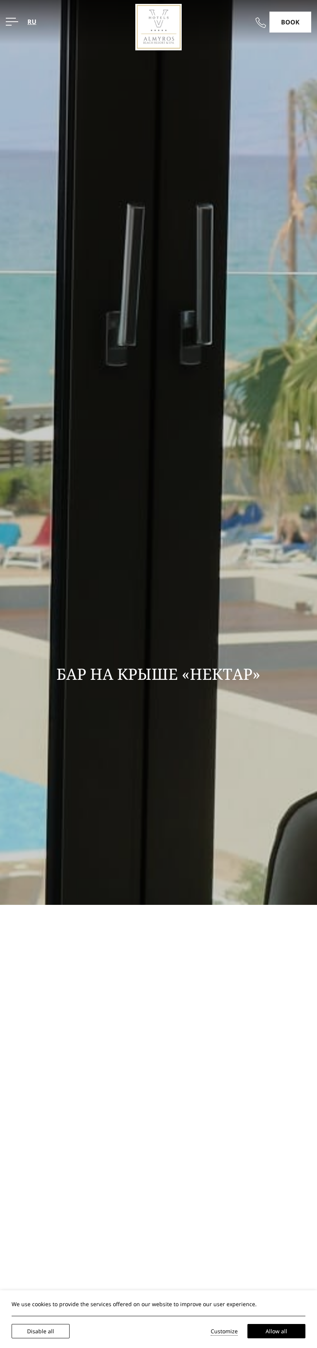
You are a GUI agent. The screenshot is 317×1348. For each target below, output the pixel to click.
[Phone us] (261, 22)
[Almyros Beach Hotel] (158, 26)
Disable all (40, 1331)
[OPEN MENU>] (12, 21)
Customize (224, 1331)
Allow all (276, 1331)
